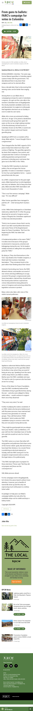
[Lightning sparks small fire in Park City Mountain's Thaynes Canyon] (7, 596)
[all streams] (31, 709)
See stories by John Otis (9, 526)
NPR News (6, 509)
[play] (3, 709)
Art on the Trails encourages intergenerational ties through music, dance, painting (22, 606)
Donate (27, 2)
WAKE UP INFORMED (17, 569)
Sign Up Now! (16, 582)
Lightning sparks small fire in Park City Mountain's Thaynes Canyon (22, 595)
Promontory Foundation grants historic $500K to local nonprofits (22, 637)
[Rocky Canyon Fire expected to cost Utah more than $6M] (7, 623)
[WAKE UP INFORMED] (16, 550)
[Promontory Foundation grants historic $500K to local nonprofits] (7, 638)
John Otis (9, 22)
